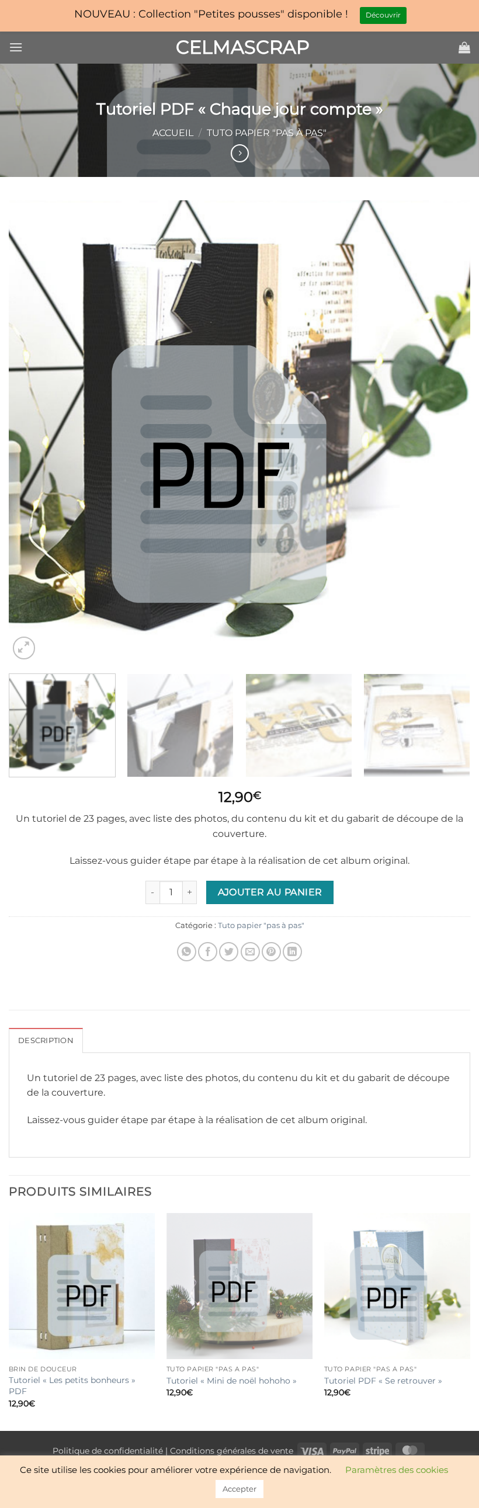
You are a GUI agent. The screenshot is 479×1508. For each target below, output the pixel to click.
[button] (16, 47)
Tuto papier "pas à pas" (267, 132)
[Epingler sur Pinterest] (271, 951)
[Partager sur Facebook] (207, 951)
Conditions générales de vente (231, 1451)
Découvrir (383, 15)
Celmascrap (239, 47)
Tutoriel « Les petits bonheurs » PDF (72, 1385)
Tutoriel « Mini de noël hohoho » (231, 1380)
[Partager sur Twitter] (228, 951)
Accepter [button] (239, 1488)
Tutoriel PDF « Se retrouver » (383, 1380)
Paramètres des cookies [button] (396, 1469)
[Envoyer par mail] (250, 951)
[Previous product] (240, 153)
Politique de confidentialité (108, 1451)
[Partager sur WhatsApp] (186, 951)
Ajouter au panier (270, 892)
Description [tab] (46, 1040)
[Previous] (32, 431)
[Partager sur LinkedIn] (292, 951)
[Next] (446, 431)
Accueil (172, 132)
